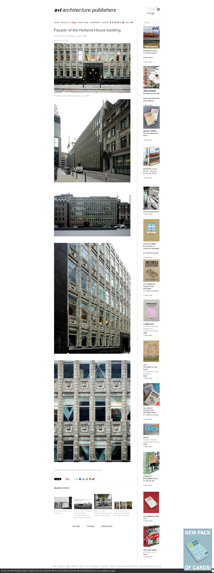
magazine (74, 566)
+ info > (113, 571)
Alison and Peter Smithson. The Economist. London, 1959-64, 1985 (103, 513)
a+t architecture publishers (88, 10)
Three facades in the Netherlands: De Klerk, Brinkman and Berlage (121, 513)
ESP (131, 22)
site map (158, 566)
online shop (83, 23)
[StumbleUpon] (83, 480)
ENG (127, 22)
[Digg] (80, 480)
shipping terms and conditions (127, 566)
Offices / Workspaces (84, 470)
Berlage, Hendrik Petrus (68, 470)
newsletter (95, 23)
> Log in (152, 14)
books (82, 566)
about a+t (65, 23)
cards (88, 566)
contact (105, 23)
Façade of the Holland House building (87, 30)
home (56, 23)
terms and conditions (146, 566)
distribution (95, 566)
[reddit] (87, 480)
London (56, 470)
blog (74, 23)
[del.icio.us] (93, 480)
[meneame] (90, 480)
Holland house (97, 470)
